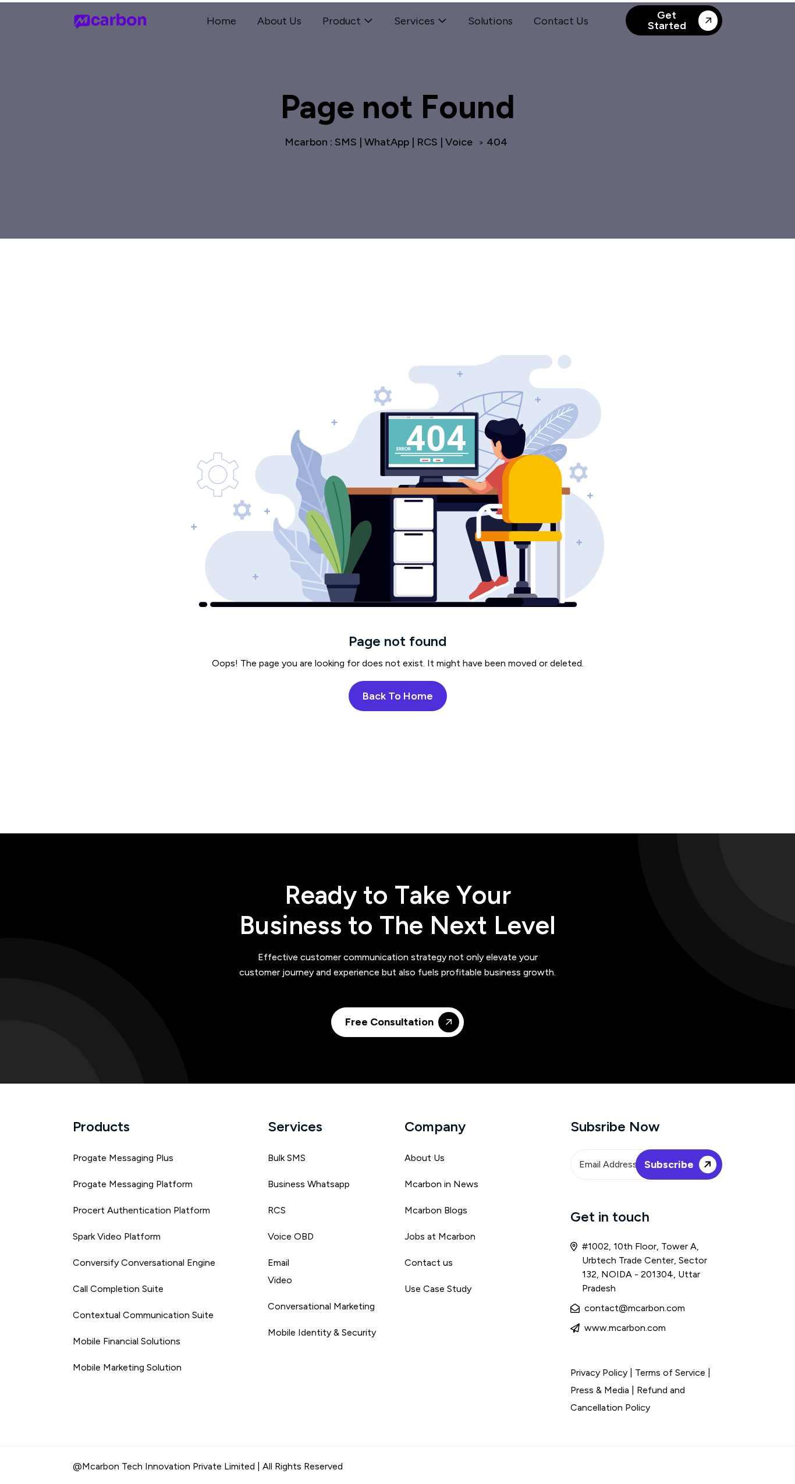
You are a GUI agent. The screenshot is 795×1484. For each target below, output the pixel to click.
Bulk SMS (287, 1157)
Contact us (428, 1262)
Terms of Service (671, 1372)
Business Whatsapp (309, 1184)
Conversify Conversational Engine (144, 1262)
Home (221, 21)
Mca (413, 1184)
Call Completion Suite (118, 1288)
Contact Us (561, 21)
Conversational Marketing (321, 1306)
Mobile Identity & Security (322, 1332)
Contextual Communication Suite (143, 1314)
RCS (277, 1210)
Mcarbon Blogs (435, 1210)
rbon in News (450, 1184)
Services (414, 21)
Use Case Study (437, 1288)
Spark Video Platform (117, 1236)
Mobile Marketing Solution (127, 1367)
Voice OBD (291, 1236)
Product (341, 21)
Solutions (490, 21)
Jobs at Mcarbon (439, 1236)
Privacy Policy (598, 1372)
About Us (279, 21)
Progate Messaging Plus (123, 1157)
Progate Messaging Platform (133, 1184)
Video (280, 1280)
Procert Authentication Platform (141, 1210)
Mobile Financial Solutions (126, 1341)
